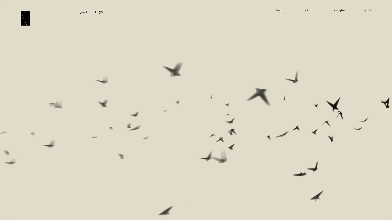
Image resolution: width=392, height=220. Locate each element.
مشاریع (368, 10)
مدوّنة (308, 10)
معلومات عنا (338, 10)
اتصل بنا (281, 10)
